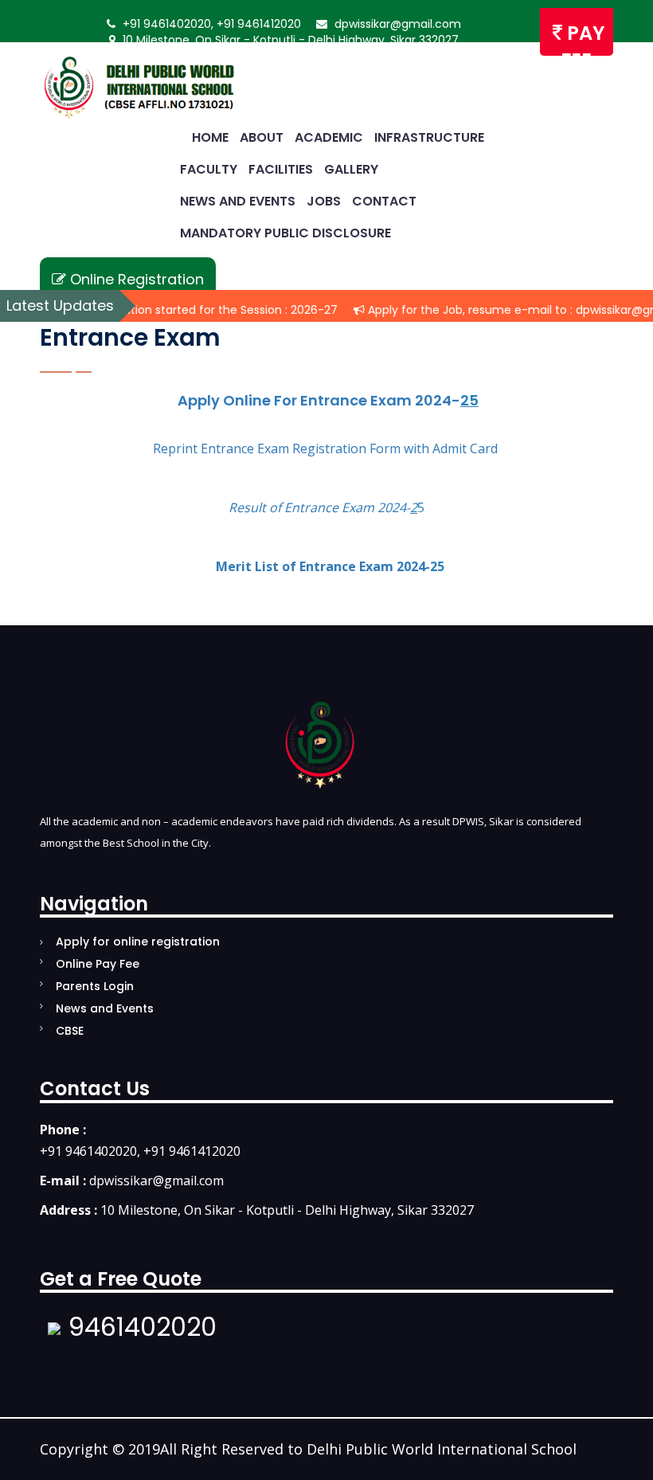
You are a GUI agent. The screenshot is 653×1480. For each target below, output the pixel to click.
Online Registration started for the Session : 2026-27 (173, 310)
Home (209, 137)
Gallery (349, 169)
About (260, 137)
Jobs (322, 201)
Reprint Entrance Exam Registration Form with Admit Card (325, 448)
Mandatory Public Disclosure (284, 233)
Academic (327, 137)
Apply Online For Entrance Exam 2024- (321, 400)
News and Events (236, 201)
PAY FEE (582, 38)
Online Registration (135, 279)
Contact (382, 201)
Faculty (207, 169)
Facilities (279, 169)
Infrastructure (427, 137)
